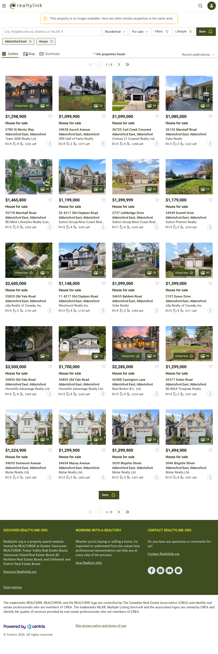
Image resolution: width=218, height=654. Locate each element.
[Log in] (211, 5)
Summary (52, 54)
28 (154, 272)
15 (47, 272)
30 (47, 439)
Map (31, 54)
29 (207, 189)
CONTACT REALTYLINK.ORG (169, 530)
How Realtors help (89, 563)
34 (154, 105)
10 (47, 355)
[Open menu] (4, 5)
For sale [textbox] (137, 32)
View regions (12, 587)
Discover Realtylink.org (19, 572)
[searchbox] (48, 31)
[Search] (200, 6)
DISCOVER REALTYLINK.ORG (25, 530)
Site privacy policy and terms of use (101, 626)
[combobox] (51, 31)
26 (100, 105)
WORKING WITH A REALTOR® (99, 530)
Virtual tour (21, 105)
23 (207, 105)
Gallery (13, 54)
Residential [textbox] (113, 32)
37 (100, 272)
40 (47, 105)
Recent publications (196, 55)
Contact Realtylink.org (163, 554)
